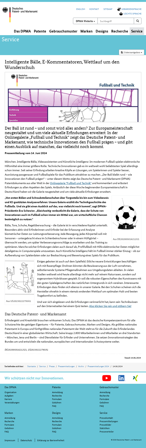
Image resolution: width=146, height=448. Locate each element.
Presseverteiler (107, 431)
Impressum (10, 440)
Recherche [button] (119, 31)
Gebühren (56, 402)
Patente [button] (40, 31)
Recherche (57, 395)
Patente (56, 387)
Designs (56, 413)
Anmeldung (57, 392)
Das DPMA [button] (22, 31)
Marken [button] (86, 31)
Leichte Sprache (132, 13)
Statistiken (105, 428)
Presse (52, 366)
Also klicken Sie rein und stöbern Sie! (110, 306)
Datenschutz (26, 440)
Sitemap (107, 9)
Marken (9, 413)
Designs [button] (102, 31)
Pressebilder (105, 424)
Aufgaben (9, 395)
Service (42, 366)
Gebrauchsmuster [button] (63, 31)
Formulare (57, 399)
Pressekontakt (106, 418)
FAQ (54, 406)
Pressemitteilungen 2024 (98, 366)
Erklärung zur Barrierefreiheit (50, 440)
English (80, 9)
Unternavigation (132, 52)
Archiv (81, 366)
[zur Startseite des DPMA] (23, 17)
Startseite (31, 366)
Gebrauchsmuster (109, 387)
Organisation (10, 392)
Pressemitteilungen (66, 366)
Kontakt (94, 9)
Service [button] (137, 31)
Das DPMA (10, 387)
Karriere (8, 399)
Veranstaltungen (12, 402)
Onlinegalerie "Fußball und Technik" (70, 183)
